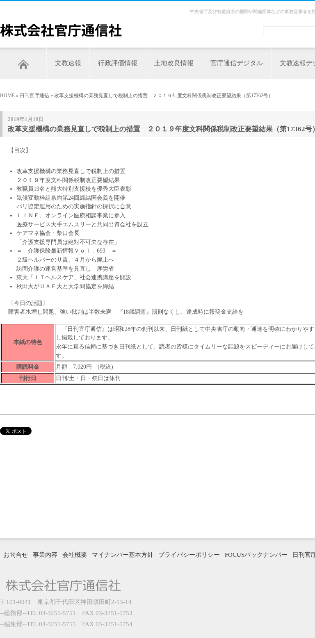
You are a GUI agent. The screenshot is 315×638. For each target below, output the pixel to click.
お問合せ (15, 554)
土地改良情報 (174, 62)
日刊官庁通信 (34, 95)
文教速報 (68, 62)
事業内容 (45, 554)
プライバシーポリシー (189, 554)
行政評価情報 (117, 62)
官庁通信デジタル (236, 62)
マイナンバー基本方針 (122, 554)
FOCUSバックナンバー (256, 554)
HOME (7, 95)
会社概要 (74, 554)
